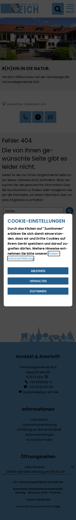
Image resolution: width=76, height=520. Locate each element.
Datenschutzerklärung (34, 256)
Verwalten (38, 281)
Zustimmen (38, 291)
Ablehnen (38, 271)
